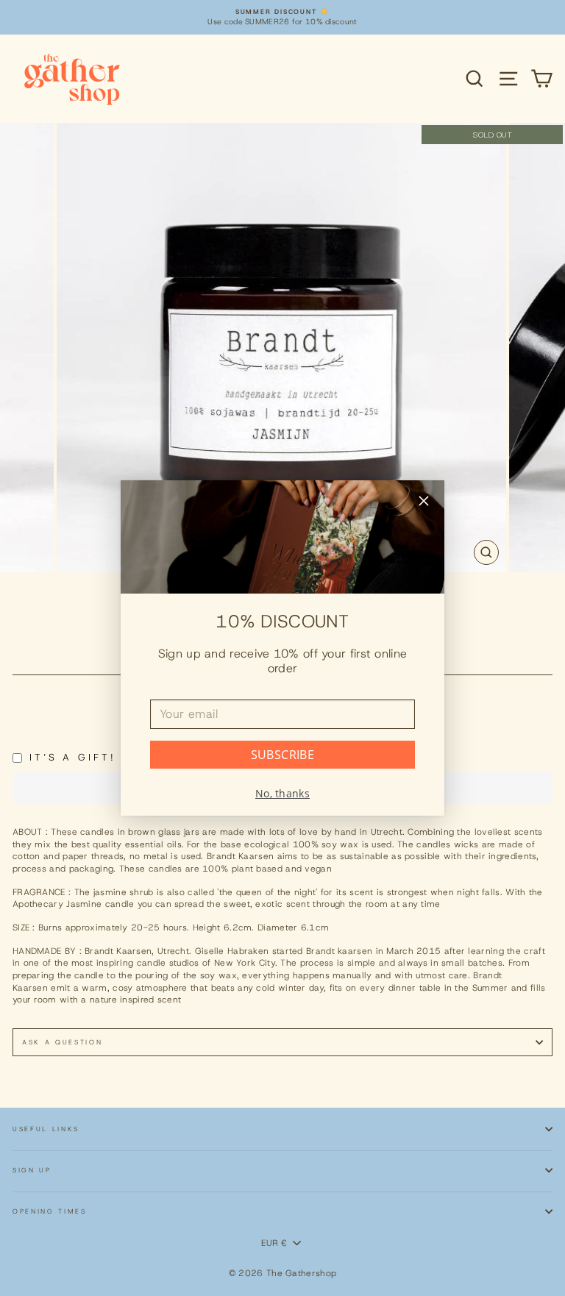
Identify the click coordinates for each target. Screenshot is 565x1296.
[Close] (424, 502)
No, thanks (282, 793)
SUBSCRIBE (283, 755)
